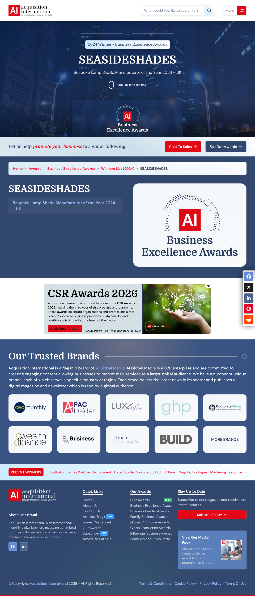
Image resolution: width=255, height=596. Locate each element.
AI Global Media (110, 368)
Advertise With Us (97, 539)
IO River (128, 472)
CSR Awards (140, 500)
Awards (35, 168)
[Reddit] (248, 319)
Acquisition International (48, 583)
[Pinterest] (248, 309)
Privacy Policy (210, 583)
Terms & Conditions (155, 583)
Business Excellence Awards (71, 168)
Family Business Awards (149, 516)
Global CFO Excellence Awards (151, 522)
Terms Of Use (235, 583)
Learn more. (52, 537)
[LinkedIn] (248, 298)
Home (18, 168)
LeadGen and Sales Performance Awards (151, 539)
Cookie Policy (185, 583)
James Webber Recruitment (48, 472)
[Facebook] (248, 276)
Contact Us (92, 511)
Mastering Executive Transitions (194, 472)
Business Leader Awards (149, 511)
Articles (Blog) (94, 516)
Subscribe (91, 533)
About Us (90, 505)
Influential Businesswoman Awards (151, 533)
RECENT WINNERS (26, 472)
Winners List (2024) (117, 168)
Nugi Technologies (151, 472)
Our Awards (92, 528)
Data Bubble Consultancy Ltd (96, 472)
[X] (248, 287)
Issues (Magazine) (97, 522)
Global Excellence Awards (150, 528)
